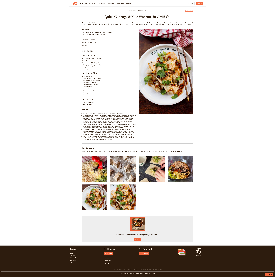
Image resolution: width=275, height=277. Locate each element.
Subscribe (199, 3)
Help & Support (144, 253)
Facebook (107, 258)
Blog (71, 253)
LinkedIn (107, 263)
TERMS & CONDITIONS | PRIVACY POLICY (125, 269)
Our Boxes (73, 260)
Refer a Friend (74, 258)
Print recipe (189, 10)
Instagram (108, 260)
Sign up (137, 239)
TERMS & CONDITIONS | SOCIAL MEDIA (150, 269)
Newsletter (108, 253)
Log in (191, 3)
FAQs (71, 262)
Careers (72, 255)
